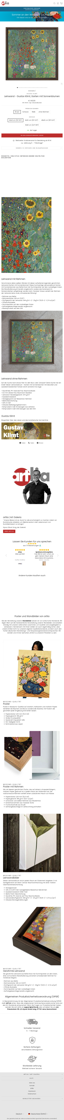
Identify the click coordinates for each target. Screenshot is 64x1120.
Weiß (33, 112)
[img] (32, 544)
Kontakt (32, 1085)
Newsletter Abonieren (31, 1098)
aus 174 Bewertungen (31, 546)
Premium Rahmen (32, 108)
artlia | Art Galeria (32, 1074)
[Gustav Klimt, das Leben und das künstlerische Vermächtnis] (32, 431)
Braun (17, 112)
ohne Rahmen (44, 112)
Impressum (32, 1091)
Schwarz (25, 112)
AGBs (32, 1088)
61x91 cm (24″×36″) (32, 125)
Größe (32, 117)
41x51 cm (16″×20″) (31, 120)
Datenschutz (32, 1094)
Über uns (32, 1083)
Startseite (31, 91)
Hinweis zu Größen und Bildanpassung (32, 148)
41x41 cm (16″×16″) (15, 120)
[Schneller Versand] (32, 1021)
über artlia (9, 531)
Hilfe (32, 1078)
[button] (6, 555)
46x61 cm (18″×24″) (48, 120)
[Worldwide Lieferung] (32, 1059)
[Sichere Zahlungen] (32, 1040)
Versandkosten (37, 103)
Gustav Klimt (32, 94)
